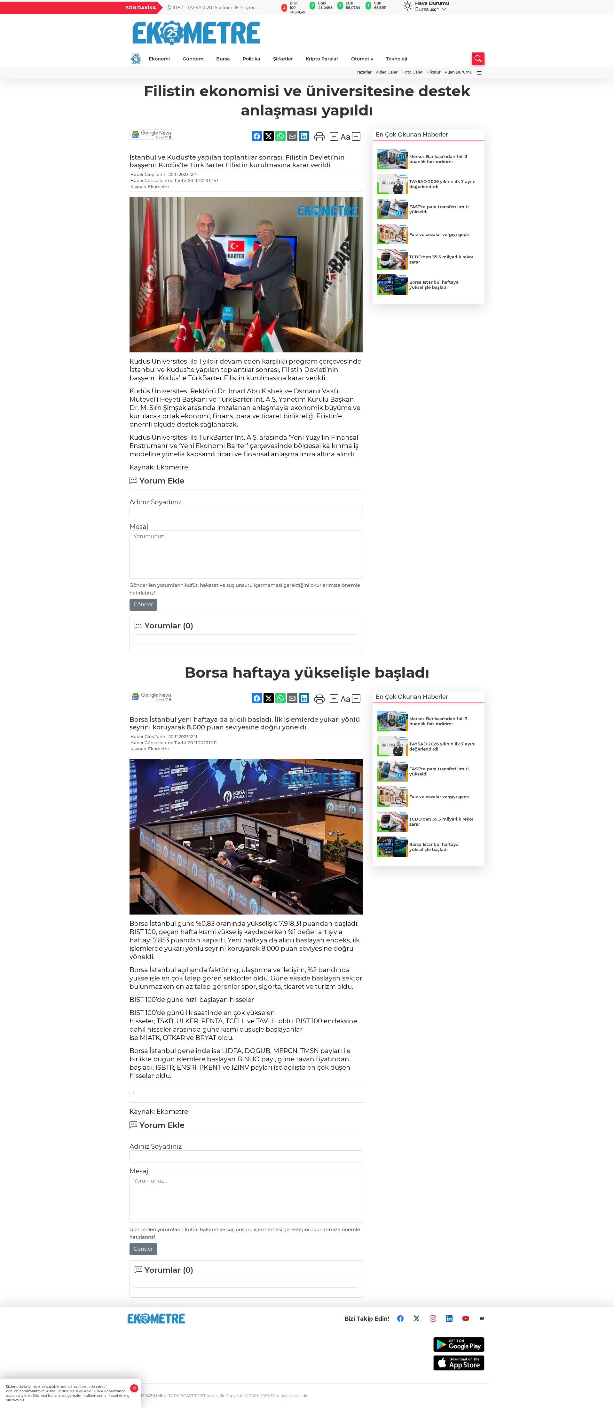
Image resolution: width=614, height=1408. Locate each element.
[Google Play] (443, 1344)
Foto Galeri (412, 72)
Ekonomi (159, 59)
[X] (416, 1318)
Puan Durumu (458, 72)
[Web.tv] (482, 1318)
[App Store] (443, 1363)
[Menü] (479, 73)
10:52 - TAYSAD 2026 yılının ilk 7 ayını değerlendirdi (210, 8)
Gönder (143, 605)
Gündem (193, 59)
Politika (251, 59)
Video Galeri (386, 72)
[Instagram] (433, 1318)
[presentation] (271, 7)
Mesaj (139, 527)
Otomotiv (362, 59)
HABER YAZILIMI (146, 1395)
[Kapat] (134, 1388)
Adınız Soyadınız (156, 502)
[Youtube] (465, 1318)
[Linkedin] (449, 1318)
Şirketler (283, 59)
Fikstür (434, 72)
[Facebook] (400, 1318)
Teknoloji (396, 59)
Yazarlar (364, 72)
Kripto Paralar (322, 59)
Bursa (223, 59)
